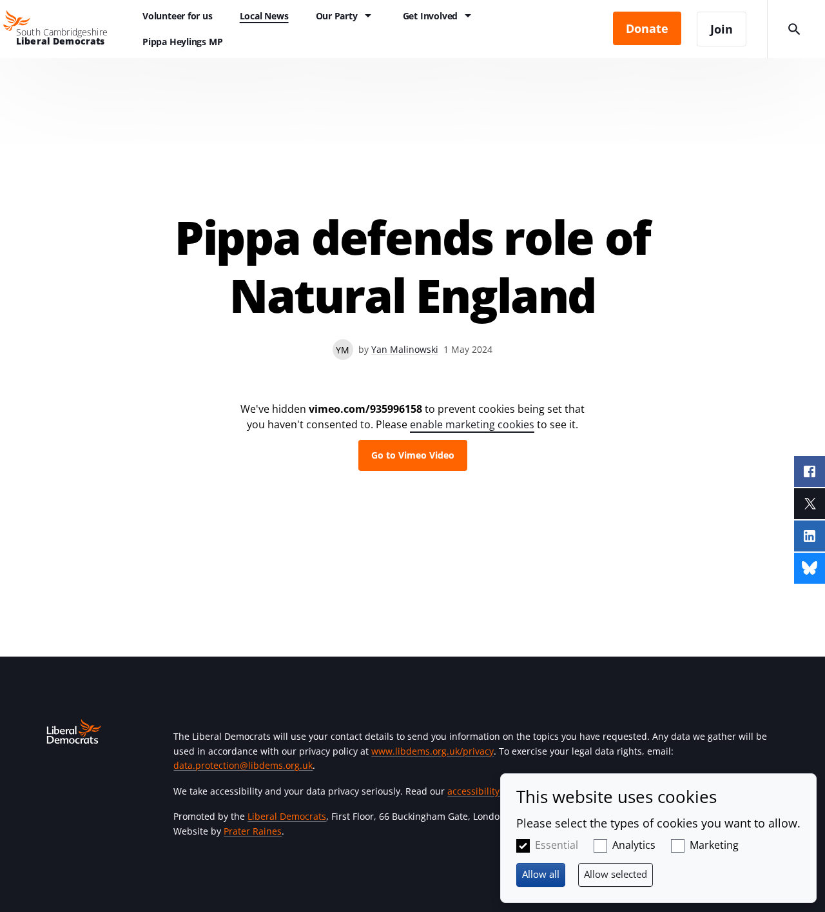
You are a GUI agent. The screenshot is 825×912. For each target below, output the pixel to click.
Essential (556, 845)
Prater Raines (253, 831)
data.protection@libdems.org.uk (243, 765)
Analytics (633, 845)
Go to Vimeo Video (412, 455)
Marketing (714, 845)
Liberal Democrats (287, 816)
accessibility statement (496, 791)
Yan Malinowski (404, 349)
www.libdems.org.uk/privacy (432, 751)
